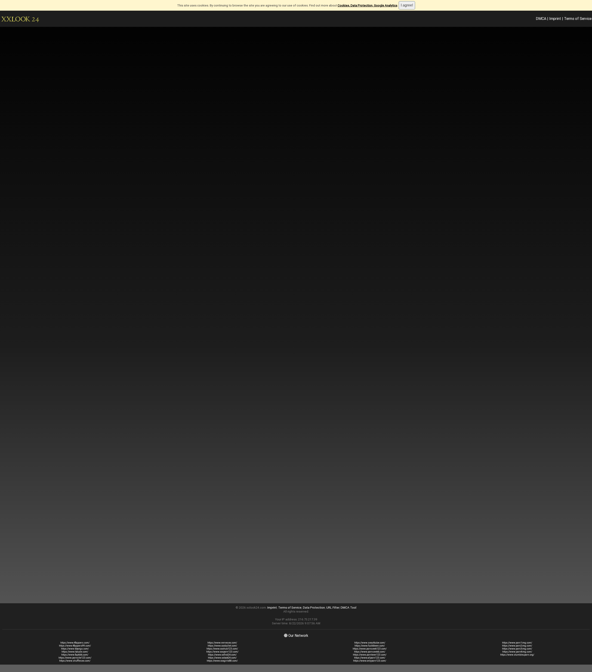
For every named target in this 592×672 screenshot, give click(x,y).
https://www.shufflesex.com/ (74, 660)
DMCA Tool (348, 608)
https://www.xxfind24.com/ (222, 654)
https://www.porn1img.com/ (517, 642)
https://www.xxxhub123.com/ (222, 648)
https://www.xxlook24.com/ (222, 657)
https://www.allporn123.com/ (369, 657)
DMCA (541, 18)
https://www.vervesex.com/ (222, 642)
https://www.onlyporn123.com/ (369, 660)
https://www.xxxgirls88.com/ (222, 660)
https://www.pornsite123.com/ (75, 657)
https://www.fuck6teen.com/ (370, 645)
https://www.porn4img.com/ (517, 651)
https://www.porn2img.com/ (517, 645)
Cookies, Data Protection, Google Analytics (367, 5)
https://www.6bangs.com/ (75, 648)
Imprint (555, 18)
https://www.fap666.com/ (74, 654)
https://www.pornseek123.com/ (370, 648)
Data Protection (314, 608)
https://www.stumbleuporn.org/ (517, 654)
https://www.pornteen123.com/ (369, 654)
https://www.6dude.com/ (75, 651)
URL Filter (332, 608)
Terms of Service (578, 18)
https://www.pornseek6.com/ (369, 651)
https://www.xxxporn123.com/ (222, 651)
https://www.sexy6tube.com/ (369, 642)
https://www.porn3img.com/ (517, 648)
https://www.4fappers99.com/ (75, 645)
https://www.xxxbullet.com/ (222, 645)
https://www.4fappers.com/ (74, 642)
